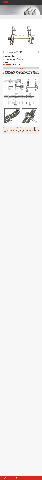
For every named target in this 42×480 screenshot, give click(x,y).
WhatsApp (5, 478)
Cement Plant (13, 17)
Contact (37, 478)
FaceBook (16, 478)
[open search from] (36, 2)
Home (4, 17)
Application (8, 17)
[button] (3, 52)
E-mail (27, 478)
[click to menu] (38, 2)
